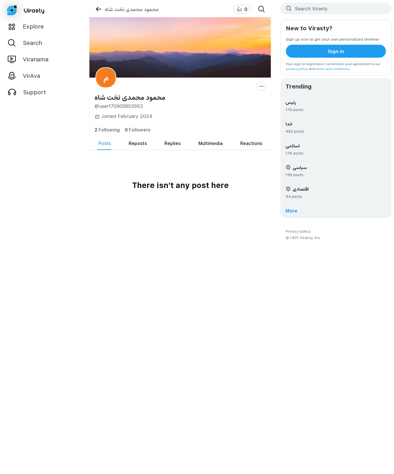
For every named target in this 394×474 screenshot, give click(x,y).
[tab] (104, 143)
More (291, 211)
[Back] (98, 9)
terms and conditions (333, 69)
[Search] (261, 9)
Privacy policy (298, 231)
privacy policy (297, 69)
